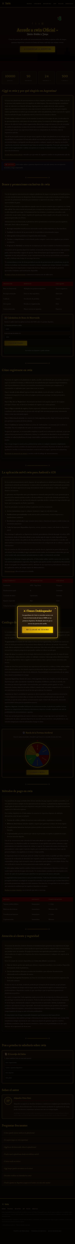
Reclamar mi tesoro (37, 630)
